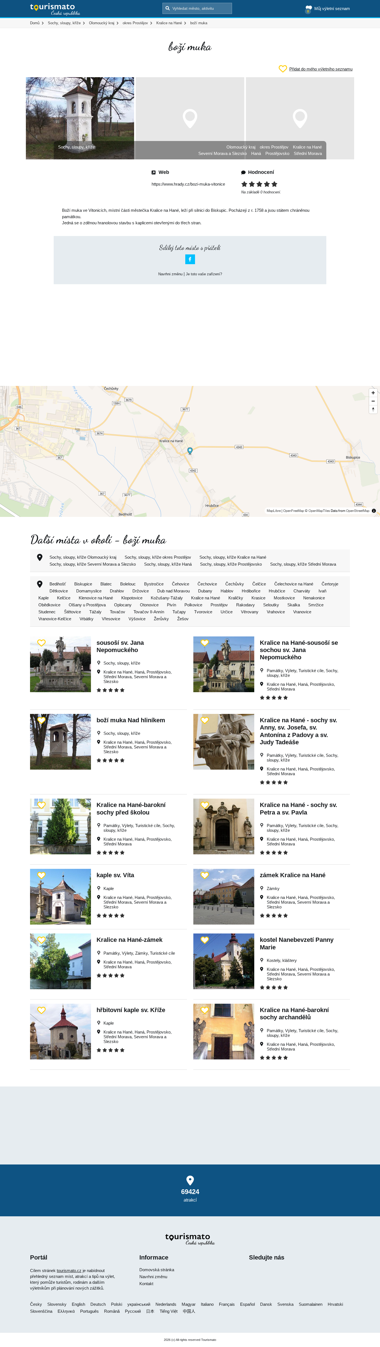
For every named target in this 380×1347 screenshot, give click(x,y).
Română (112, 1311)
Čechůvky (234, 584)
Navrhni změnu (170, 274)
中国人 (189, 1311)
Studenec (47, 611)
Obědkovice (49, 604)
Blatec (106, 584)
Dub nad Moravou (173, 591)
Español (247, 1304)
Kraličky (235, 597)
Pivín (171, 604)
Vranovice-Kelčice (54, 618)
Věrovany (249, 611)
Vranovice (302, 611)
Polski (116, 1304)
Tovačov (117, 611)
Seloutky (271, 604)
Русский (133, 1311)
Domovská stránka (156, 1269)
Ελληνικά (66, 1311)
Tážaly (95, 611)
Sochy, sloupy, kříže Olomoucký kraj (83, 557)
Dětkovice (59, 591)
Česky (36, 1304)
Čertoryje (330, 584)
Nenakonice (314, 597)
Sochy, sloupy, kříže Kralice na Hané (232, 557)
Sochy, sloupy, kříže (76, 147)
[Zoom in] (373, 393)
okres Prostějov (274, 147)
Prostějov (219, 604)
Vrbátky (86, 618)
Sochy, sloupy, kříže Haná (168, 564)
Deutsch (98, 1304)
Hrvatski (335, 1304)
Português (89, 1311)
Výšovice (137, 618)
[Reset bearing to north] (373, 409)
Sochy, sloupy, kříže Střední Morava (303, 564)
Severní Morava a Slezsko (222, 153)
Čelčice (259, 584)
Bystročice (154, 584)
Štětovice (72, 611)
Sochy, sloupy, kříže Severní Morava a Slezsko (93, 564)
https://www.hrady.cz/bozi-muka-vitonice (188, 184)
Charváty (301, 591)
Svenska (285, 1304)
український (138, 1304)
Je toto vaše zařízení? (204, 274)
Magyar (189, 1304)
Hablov (227, 591)
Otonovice (149, 604)
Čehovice (180, 584)
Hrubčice (277, 591)
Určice (227, 611)
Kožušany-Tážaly (167, 597)
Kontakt (146, 1283)
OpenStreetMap (357, 511)
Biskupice (83, 584)
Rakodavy (245, 604)
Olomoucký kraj (240, 147)
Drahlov (117, 591)
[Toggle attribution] (374, 510)
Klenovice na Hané (96, 597)
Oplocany (123, 604)
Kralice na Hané (307, 147)
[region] (190, 451)
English (78, 1304)
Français (227, 1304)
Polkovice (193, 604)
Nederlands (166, 1304)
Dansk (266, 1304)
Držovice (140, 591)
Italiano (207, 1304)
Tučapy (179, 611)
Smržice (316, 604)
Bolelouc (128, 584)
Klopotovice (131, 597)
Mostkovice (284, 597)
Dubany (205, 591)
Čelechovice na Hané (293, 584)
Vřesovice (111, 618)
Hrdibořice (251, 591)
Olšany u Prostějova (87, 604)
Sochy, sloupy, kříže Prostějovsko (231, 564)
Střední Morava (308, 153)
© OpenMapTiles (317, 511)
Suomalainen (310, 1304)
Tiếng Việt (168, 1311)
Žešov (183, 618)
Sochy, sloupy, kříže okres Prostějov (158, 557)
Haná (256, 153)
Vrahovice (276, 611)
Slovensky (56, 1304)
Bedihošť (58, 584)
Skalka (293, 604)
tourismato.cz (69, 1270)
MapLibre (274, 511)
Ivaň (322, 591)
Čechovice (207, 584)
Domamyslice (89, 591)
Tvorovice (203, 611)
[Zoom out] (373, 401)
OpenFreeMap (293, 511)
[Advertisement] (190, 330)
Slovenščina (41, 1311)
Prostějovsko (277, 153)
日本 (150, 1311)
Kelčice (63, 597)
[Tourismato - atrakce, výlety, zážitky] (55, 9)
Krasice (258, 597)
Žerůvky (161, 618)
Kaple (43, 597)
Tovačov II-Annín (149, 611)
